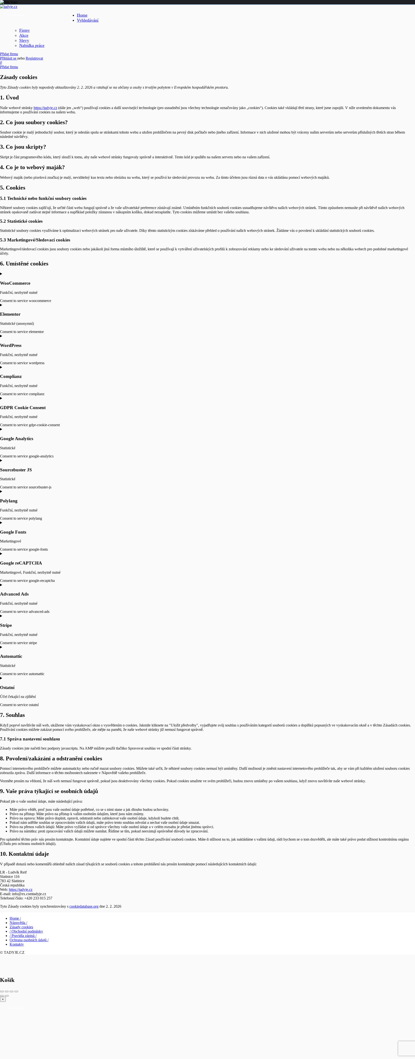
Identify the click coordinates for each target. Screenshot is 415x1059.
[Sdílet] (7, 991)
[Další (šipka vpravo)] (7, 996)
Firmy (24, 30)
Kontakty (17, 944)
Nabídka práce (31, 45)
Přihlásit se (8, 58)
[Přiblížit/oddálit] (16, 991)
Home (82, 15)
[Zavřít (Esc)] (2, 991)
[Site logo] (8, 7)
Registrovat (34, 58)
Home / (15, 918)
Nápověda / (18, 923)
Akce (23, 35)
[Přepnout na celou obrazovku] (11, 991)
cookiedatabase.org (83, 906)
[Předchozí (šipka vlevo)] (2, 996)
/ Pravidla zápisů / (23, 936)
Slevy (24, 40)
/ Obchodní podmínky (26, 931)
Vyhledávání (87, 20)
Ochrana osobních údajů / (29, 940)
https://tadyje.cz (45, 108)
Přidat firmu (9, 54)
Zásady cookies (21, 927)
